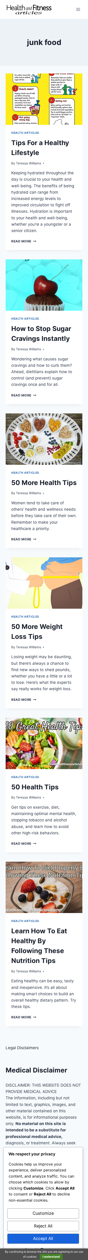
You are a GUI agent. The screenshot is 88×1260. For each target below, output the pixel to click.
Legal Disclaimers (22, 1047)
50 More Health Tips (44, 483)
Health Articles (25, 133)
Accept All (43, 1238)
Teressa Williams (28, 163)
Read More (23, 241)
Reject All (43, 1225)
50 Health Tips (35, 787)
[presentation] (44, 99)
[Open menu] (78, 9)
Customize (43, 1213)
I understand (51, 1256)
